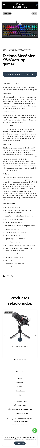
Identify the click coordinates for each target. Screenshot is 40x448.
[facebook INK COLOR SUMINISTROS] (23, 371)
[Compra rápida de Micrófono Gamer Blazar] (20, 339)
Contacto (20, 387)
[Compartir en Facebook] (8, 276)
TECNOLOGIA (12, 49)
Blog (20, 395)
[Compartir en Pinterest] (15, 276)
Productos (20, 383)
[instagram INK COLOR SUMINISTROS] (17, 371)
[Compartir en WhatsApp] (4, 276)
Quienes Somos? (20, 391)
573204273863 (21, 401)
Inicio (4, 49)
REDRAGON (27, 49)
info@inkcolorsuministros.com (22, 409)
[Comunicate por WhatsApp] (34, 430)
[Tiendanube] (20, 422)
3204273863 (21, 405)
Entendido (20, 443)
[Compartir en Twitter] (11, 276)
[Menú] (4, 5)
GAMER (20, 49)
